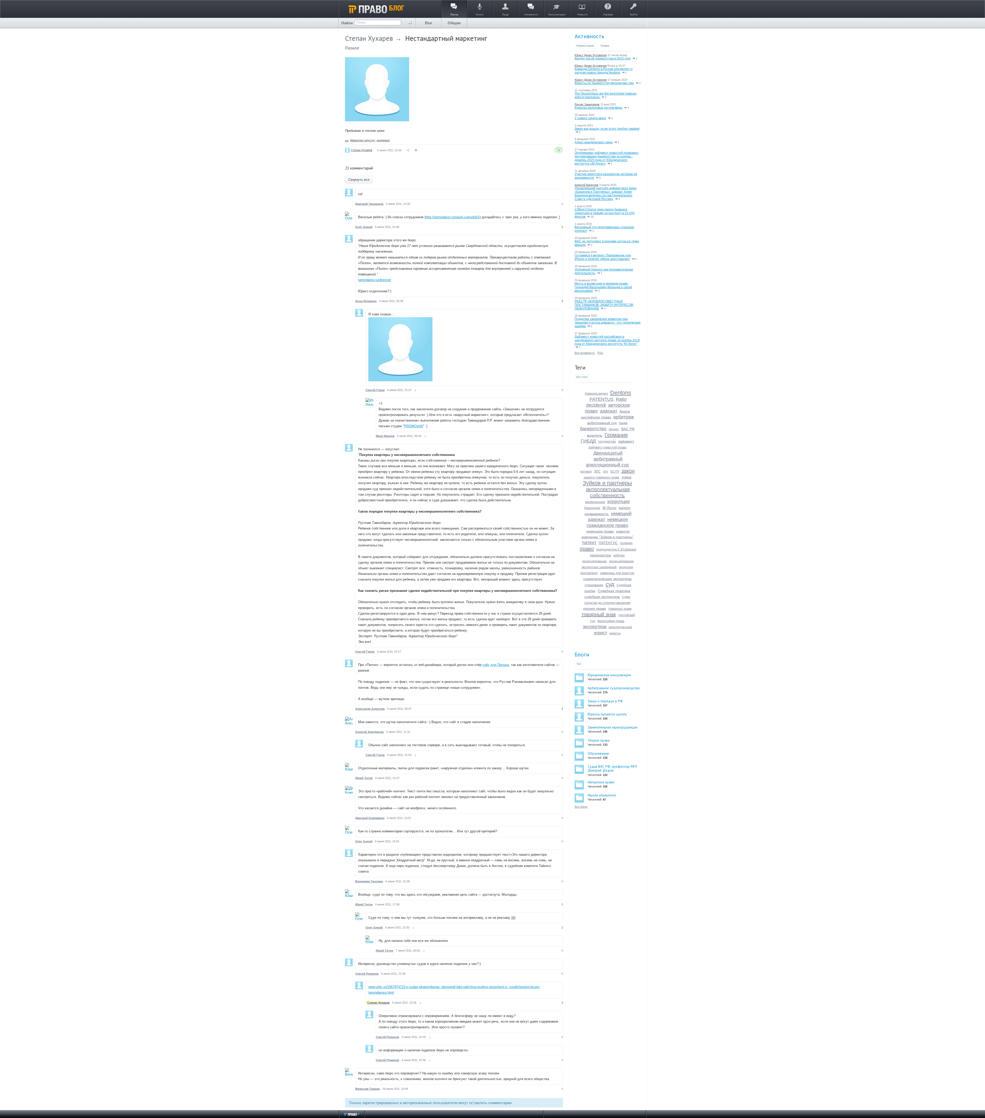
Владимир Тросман (369, 881)
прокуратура (600, 555)
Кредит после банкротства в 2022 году (603, 58)
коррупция (618, 501)
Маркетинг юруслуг (362, 140)
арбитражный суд (602, 423)
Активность (589, 36)
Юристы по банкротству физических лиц (604, 83)
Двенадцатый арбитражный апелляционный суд (607, 459)
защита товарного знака (601, 477)
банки (623, 423)
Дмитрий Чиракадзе (369, 203)
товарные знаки (620, 609)
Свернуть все (358, 180)
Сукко (626, 597)
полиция (626, 543)
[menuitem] (428, 23)
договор (586, 471)
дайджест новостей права (607, 447)
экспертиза (594, 626)
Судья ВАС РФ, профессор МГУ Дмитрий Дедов (612, 768)
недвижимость (597, 514)
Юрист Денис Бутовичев (591, 55)
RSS (600, 352)
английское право (596, 417)
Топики (604, 45)
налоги (624, 508)
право (587, 549)
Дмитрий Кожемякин (370, 818)
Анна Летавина (366, 301)
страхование (594, 585)
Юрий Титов (364, 778)
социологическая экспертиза (607, 579)
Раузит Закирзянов (587, 104)
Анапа (624, 411)
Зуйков (626, 477)
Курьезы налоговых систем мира (598, 107)
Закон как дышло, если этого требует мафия (607, 129)
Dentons (620, 393)
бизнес (614, 429)
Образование (598, 753)
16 (592, 216)
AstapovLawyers (596, 393)
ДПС (597, 471)
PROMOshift (413, 426)
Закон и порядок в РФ (605, 701)
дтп (605, 471)
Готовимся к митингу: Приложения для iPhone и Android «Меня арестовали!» (603, 257)
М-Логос (609, 508)
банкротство (593, 428)
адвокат (608, 411)
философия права (610, 621)
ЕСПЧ (614, 471)
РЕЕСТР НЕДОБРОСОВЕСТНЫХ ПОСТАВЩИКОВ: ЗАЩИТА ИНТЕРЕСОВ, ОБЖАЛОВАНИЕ (604, 305)
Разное (352, 48)
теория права (594, 608)
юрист (600, 632)
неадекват (383, 140)
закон (628, 471)
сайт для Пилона (495, 665)
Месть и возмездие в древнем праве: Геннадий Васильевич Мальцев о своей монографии (603, 287)
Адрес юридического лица (594, 142)
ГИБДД (588, 441)
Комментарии (585, 45)
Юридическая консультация (609, 675)
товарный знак (598, 614)
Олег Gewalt (363, 226)
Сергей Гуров (375, 390)
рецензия (626, 567)
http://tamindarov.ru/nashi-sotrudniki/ (453, 217)
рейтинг (619, 555)
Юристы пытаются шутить (607, 714)
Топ (578, 663)
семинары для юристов (617, 573)
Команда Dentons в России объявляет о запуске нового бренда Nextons (604, 70)
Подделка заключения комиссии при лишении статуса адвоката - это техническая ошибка (608, 322)
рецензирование (594, 561)
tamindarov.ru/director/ (374, 280)
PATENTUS (601, 399)
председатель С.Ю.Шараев (616, 549)
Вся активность (585, 352)
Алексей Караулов (586, 184)
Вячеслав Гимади (367, 1088)
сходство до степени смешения (607, 603)
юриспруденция (620, 627)
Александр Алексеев (370, 708)
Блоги (582, 654)
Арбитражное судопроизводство (614, 688)
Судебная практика (614, 591)
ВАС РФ (628, 429)
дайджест (626, 441)
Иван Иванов (385, 435)
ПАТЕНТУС (608, 543)
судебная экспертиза (602, 597)
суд (610, 584)
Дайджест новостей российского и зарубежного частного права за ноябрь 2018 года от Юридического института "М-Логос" (607, 340)
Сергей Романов (367, 973)
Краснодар (592, 508)
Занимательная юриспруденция (612, 727)
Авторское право (601, 782)
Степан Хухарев (369, 38)
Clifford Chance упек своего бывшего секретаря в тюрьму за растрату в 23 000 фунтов (605, 213)
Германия (616, 435)
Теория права (598, 740)
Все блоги (581, 806)
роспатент (589, 573)
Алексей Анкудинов (369, 731)
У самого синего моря (590, 118)
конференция (595, 502)
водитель (594, 435)
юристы (615, 633)
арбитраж (623, 417)
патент (589, 542)
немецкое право (600, 531)
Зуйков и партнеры (607, 483)
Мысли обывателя (602, 795)
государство (607, 441)
